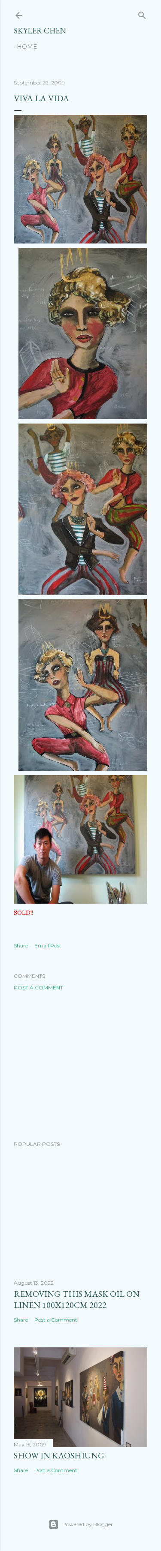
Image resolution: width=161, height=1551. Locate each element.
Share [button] (21, 945)
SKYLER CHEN (40, 31)
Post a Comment (38, 987)
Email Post (47, 945)
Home (27, 47)
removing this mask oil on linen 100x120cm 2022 (77, 1299)
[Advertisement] (80, 1065)
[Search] (142, 13)
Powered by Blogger (87, 1524)
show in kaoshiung (59, 1455)
